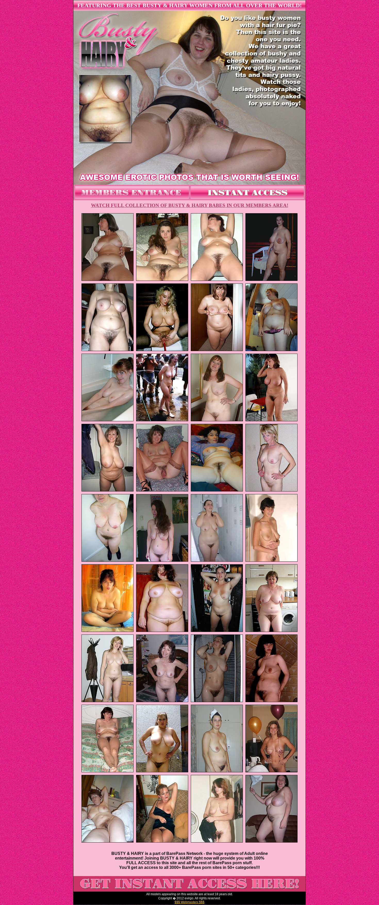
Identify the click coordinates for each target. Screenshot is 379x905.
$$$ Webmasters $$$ (189, 902)
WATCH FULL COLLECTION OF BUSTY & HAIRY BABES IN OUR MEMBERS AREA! (189, 205)
